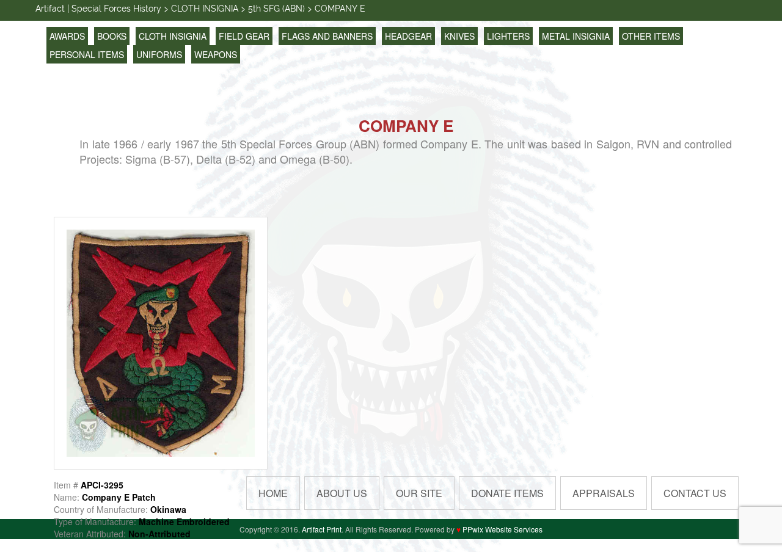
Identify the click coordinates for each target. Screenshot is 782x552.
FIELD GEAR (244, 36)
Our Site (419, 493)
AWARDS (67, 36)
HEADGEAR (408, 36)
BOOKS (111, 36)
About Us (341, 493)
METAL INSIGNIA (576, 36)
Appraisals (603, 493)
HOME (273, 493)
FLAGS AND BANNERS (327, 36)
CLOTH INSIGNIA (172, 36)
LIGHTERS (508, 36)
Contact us (694, 493)
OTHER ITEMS (651, 36)
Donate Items (507, 493)
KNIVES (459, 36)
